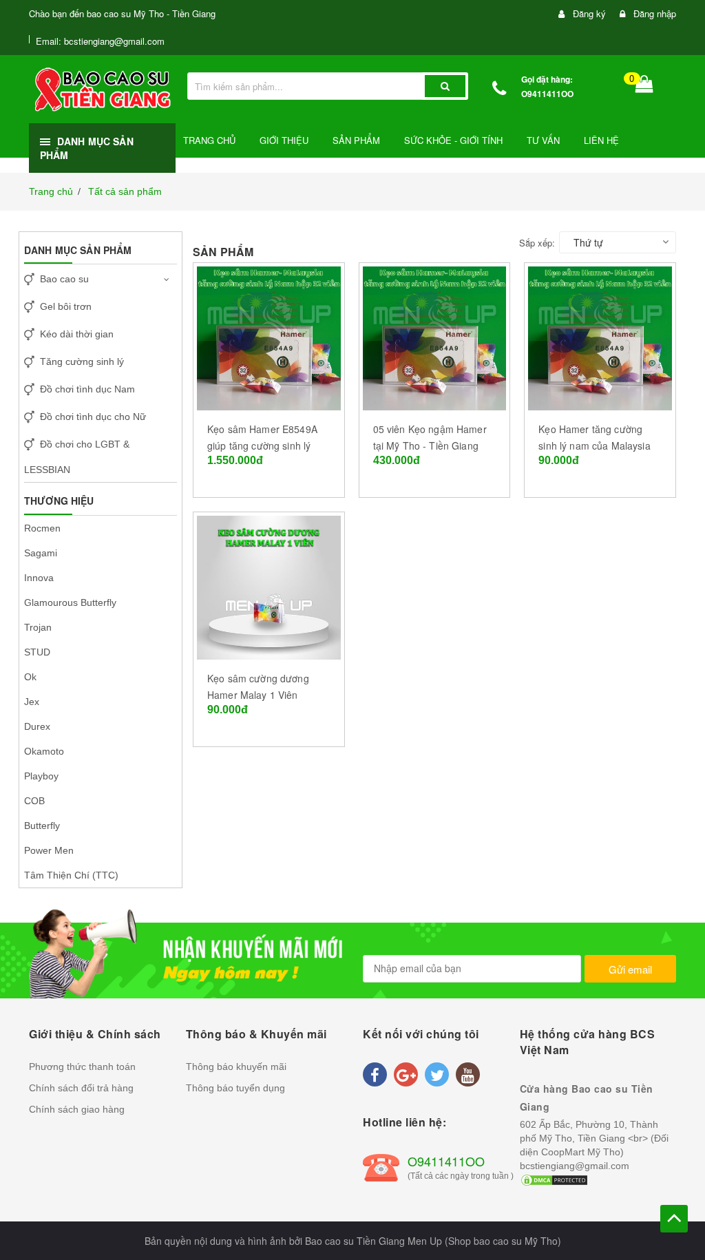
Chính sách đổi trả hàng (81, 1087)
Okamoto (44, 751)
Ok (30, 676)
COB (34, 800)
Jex (31, 701)
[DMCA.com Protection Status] (554, 1179)
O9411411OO (547, 93)
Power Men (49, 850)
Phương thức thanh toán (82, 1066)
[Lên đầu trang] (674, 1218)
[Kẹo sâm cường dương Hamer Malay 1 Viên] (269, 586)
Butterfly (42, 825)
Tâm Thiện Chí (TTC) (71, 875)
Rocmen (42, 528)
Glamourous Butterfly (70, 602)
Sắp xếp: (537, 242)
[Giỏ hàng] (644, 87)
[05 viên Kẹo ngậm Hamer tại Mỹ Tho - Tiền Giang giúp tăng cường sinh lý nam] (435, 337)
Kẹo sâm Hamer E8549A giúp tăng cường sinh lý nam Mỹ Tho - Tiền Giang (264, 445)
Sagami (40, 552)
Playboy (41, 775)
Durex (37, 726)
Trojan (38, 627)
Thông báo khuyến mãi (236, 1066)
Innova (39, 577)
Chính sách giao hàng (77, 1109)
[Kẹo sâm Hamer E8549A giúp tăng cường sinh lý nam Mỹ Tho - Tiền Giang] (269, 337)
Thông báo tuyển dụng (235, 1087)
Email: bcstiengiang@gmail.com (100, 41)
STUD (37, 652)
